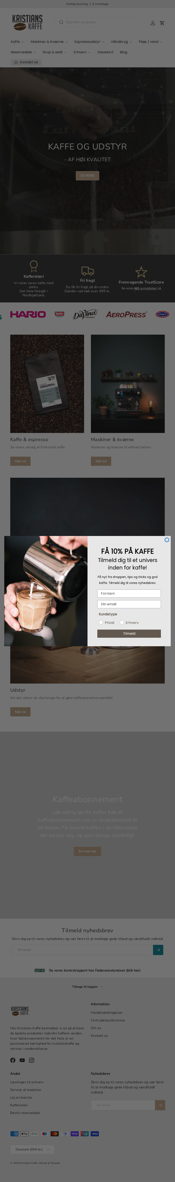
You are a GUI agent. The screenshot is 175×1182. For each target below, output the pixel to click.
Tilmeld (129, 633)
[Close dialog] (167, 540)
